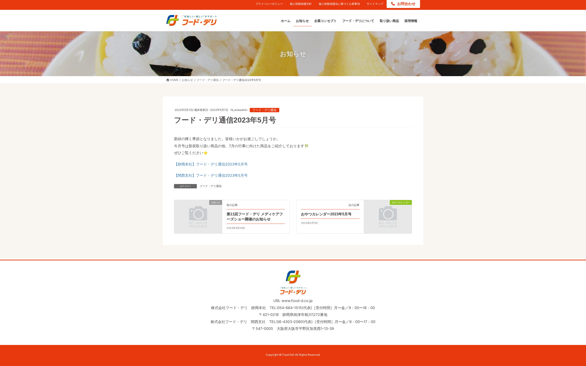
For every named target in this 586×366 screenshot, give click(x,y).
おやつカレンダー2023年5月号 (326, 214)
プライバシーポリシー (269, 3)
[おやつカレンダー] (388, 214)
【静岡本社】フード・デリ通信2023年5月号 (211, 164)
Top (575, 355)
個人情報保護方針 (301, 3)
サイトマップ (375, 3)
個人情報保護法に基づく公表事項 (339, 3)
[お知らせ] (198, 214)
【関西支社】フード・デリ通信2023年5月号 (211, 175)
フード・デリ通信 (264, 110)
